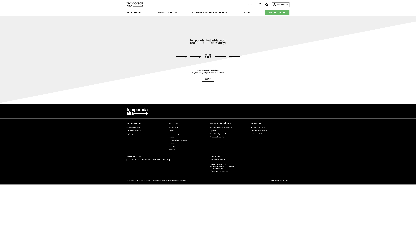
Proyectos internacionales (178, 140)
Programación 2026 (133, 127)
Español (250, 5)
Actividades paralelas (166, 12)
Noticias (172, 146)
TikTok (166, 159)
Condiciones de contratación (176, 180)
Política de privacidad (143, 180)
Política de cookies (158, 180)
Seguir (208, 79)
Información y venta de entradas (208, 12)
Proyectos (256, 123)
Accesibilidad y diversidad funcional (222, 133)
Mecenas (172, 136)
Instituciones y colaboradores (179, 133)
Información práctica (220, 123)
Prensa (171, 143)
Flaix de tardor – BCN (258, 127)
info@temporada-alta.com (219, 170)
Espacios (245, 12)
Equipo (171, 130)
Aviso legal (130, 180)
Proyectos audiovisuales (259, 130)
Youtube (156, 159)
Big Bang (130, 133)
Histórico (172, 149)
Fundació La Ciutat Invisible (260, 133)
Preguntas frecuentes (217, 136)
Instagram (146, 159)
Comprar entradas (277, 12)
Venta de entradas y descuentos (221, 127)
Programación (134, 12)
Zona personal (282, 4)
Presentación (173, 127)
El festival (174, 123)
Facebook (135, 159)
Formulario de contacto (218, 159)
